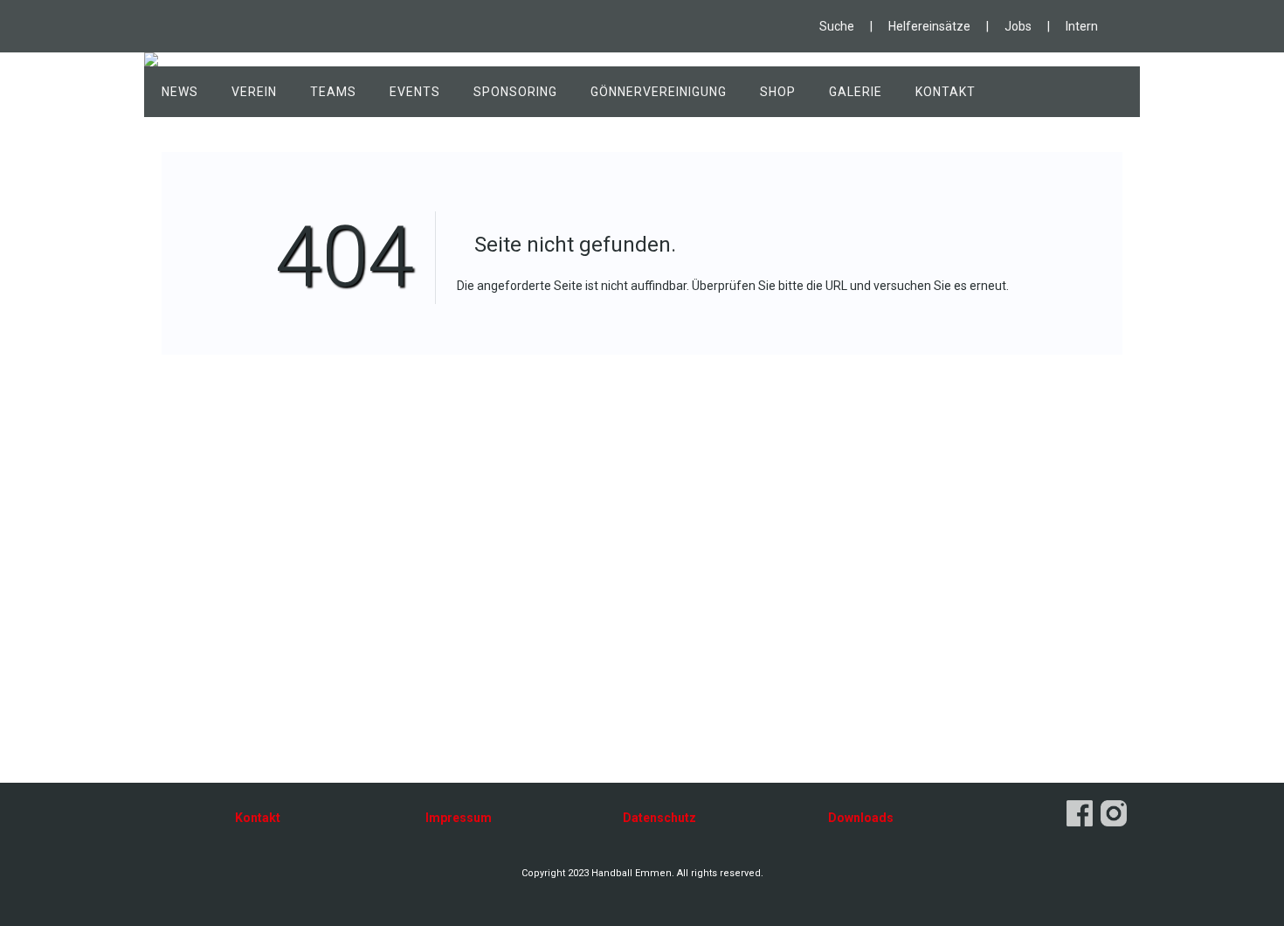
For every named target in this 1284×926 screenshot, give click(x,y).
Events (415, 92)
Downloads (861, 818)
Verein (254, 92)
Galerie (855, 92)
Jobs (1018, 26)
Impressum (458, 818)
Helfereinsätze (929, 26)
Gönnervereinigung (658, 92)
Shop (778, 92)
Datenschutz (659, 818)
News (180, 92)
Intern (1082, 26)
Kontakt (945, 92)
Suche (836, 26)
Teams (333, 92)
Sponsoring (515, 92)
